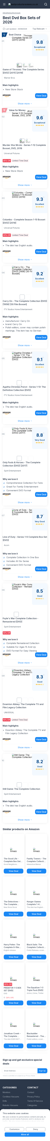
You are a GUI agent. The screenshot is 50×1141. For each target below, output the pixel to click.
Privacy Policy (33, 1096)
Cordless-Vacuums (11, 1096)
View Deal (41, 95)
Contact (30, 1092)
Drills (5, 1101)
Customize (14, 1129)
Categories (32, 1105)
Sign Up (42, 1071)
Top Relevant (38, 29)
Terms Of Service (35, 1101)
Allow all (25, 1134)
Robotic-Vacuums (10, 1105)
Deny (35, 1129)
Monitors (6, 1092)
